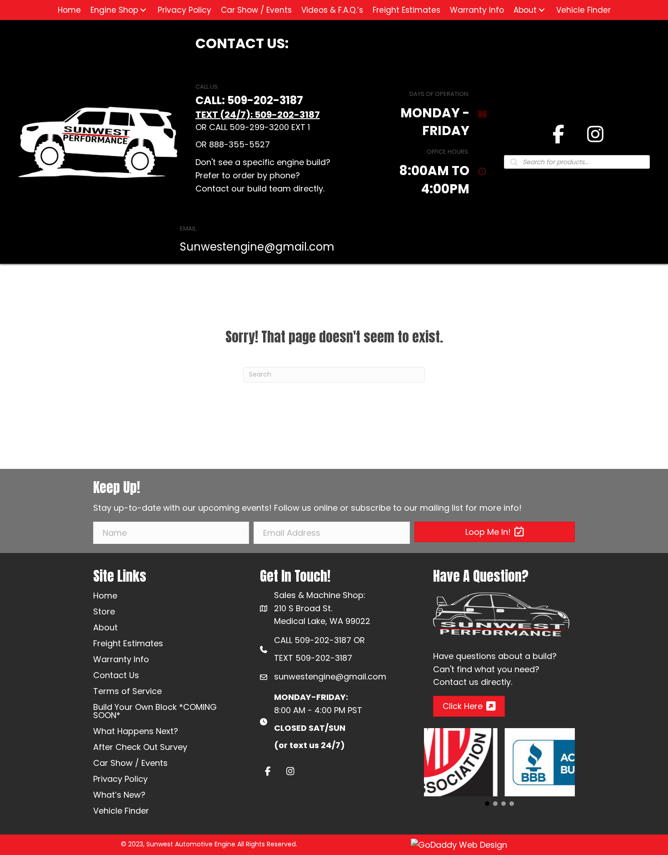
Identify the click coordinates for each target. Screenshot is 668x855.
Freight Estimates (128, 643)
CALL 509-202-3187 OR (319, 640)
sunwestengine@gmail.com (330, 676)
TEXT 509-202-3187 (313, 658)
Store (104, 611)
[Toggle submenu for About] (542, 10)
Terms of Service (127, 691)
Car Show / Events (130, 763)
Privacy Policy (120, 779)
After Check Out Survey (140, 747)
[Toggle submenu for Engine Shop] (143, 10)
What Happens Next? (135, 731)
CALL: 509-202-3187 (249, 100)
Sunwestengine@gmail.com (257, 246)
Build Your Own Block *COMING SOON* (155, 711)
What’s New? (119, 794)
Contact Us (116, 675)
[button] (494, 532)
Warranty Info (121, 659)
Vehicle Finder (121, 810)
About (105, 627)
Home (105, 595)
